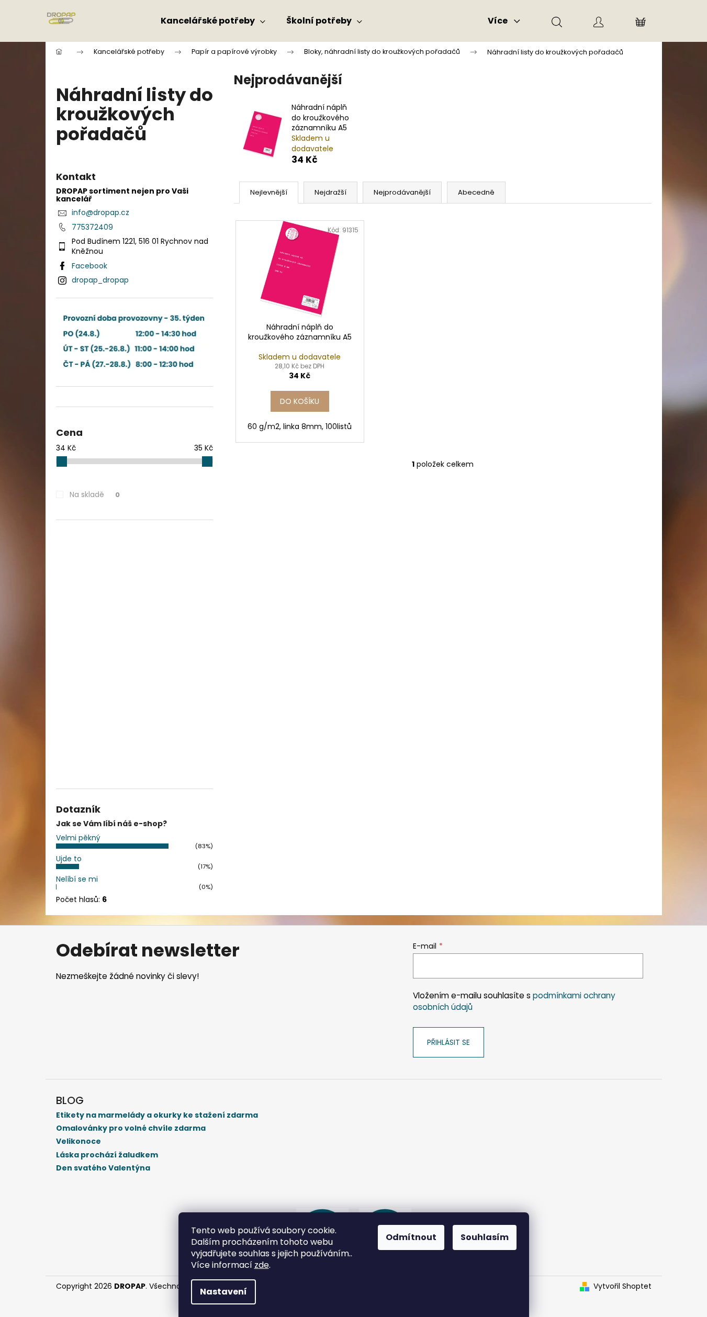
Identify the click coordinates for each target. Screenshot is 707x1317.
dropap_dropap (100, 280)
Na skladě (95, 494)
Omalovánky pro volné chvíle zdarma (131, 1128)
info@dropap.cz (100, 212)
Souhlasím (485, 1237)
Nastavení (223, 1292)
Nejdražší (330, 192)
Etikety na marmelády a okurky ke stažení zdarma (157, 1115)
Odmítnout (411, 1237)
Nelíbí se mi (77, 879)
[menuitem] (213, 21)
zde (261, 1265)
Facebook (89, 266)
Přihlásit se (448, 1042)
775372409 (92, 227)
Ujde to (69, 858)
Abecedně (476, 192)
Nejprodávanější (402, 192)
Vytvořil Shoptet (622, 1286)
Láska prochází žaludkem (107, 1155)
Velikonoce (78, 1141)
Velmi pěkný (78, 837)
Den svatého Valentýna (103, 1168)
